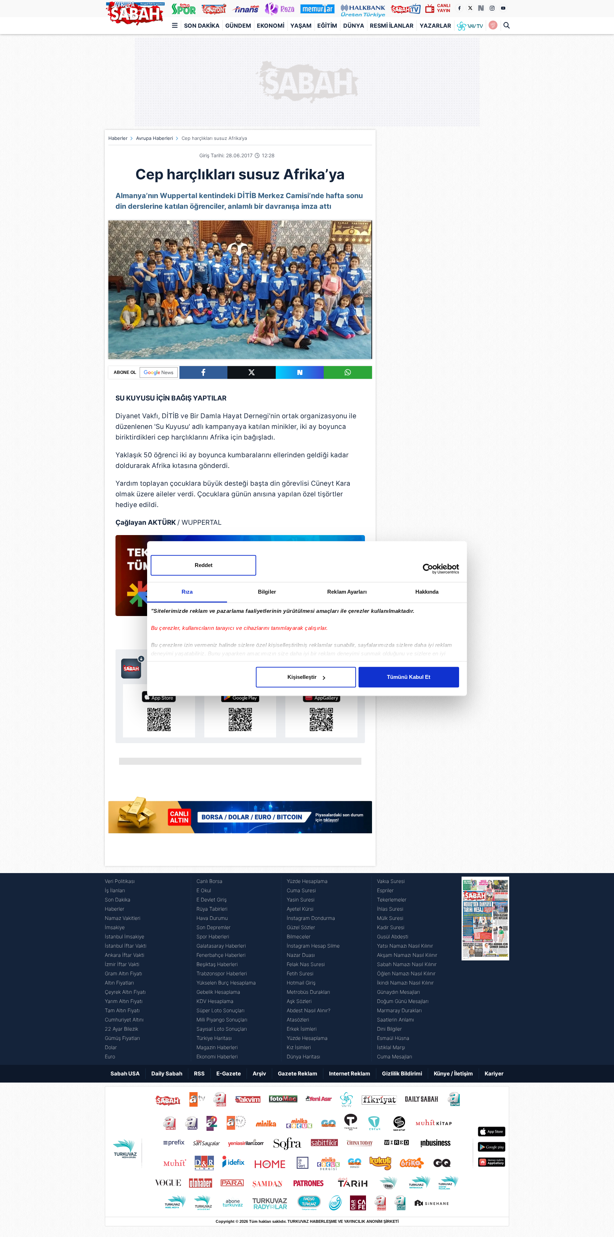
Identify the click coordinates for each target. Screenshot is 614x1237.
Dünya (353, 25)
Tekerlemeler (391, 900)
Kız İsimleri (299, 1047)
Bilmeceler (299, 936)
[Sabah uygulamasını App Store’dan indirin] (159, 710)
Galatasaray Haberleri (221, 946)
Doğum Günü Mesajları (403, 1001)
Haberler (118, 138)
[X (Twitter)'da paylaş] (251, 372)
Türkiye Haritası (214, 1038)
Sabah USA (125, 1073)
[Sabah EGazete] (485, 969)
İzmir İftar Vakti (122, 964)
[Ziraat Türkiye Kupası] (493, 25)
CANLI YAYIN (443, 8)
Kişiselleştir (302, 677)
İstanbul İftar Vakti (125, 946)
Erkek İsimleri (302, 1029)
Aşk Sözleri (299, 1001)
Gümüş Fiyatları (122, 1038)
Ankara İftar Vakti (124, 955)
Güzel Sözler (301, 927)
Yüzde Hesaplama (307, 881)
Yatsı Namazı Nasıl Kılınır (405, 946)
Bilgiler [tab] (267, 592)
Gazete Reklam (297, 1073)
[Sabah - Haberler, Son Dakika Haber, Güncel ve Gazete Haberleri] (135, 12)
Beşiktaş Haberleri (217, 964)
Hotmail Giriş (301, 983)
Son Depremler (213, 927)
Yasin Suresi (300, 900)
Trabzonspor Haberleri (221, 973)
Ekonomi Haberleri (217, 1056)
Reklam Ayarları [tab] (347, 592)
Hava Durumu (212, 918)
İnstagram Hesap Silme (313, 946)
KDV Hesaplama (214, 1001)
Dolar (111, 1047)
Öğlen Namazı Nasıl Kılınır (406, 973)
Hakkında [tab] (427, 592)
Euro (110, 1056)
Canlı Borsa (209, 881)
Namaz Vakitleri (122, 918)
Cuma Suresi (301, 890)
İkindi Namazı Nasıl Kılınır (405, 983)
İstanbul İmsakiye (124, 936)
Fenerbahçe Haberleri (221, 955)
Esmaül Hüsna (393, 1038)
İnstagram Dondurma (311, 918)
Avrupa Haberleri (154, 138)
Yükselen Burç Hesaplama (226, 983)
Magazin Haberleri (217, 1047)
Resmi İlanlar (392, 25)
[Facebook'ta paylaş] (203, 372)
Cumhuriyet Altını (124, 1020)
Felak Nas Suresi (306, 964)
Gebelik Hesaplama (218, 992)
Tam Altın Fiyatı (122, 1010)
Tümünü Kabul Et (408, 677)
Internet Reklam (349, 1073)
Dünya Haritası (303, 1056)
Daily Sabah (166, 1073)
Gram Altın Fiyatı (123, 973)
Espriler (385, 890)
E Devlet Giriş (211, 900)
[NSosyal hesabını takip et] (481, 8)
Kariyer (494, 1073)
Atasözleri (298, 1020)
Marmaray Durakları (399, 1010)
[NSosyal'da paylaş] (300, 372)
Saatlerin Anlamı (395, 1020)
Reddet (203, 565)
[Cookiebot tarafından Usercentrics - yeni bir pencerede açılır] (428, 568)
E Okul (203, 890)
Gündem (238, 25)
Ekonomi (270, 25)
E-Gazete (228, 1073)
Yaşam (301, 25)
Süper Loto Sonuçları (220, 1010)
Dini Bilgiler (389, 1029)
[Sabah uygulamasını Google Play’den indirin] (240, 710)
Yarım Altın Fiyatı (123, 1001)
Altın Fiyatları (119, 983)
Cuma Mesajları (394, 1056)
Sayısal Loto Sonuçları (221, 1029)
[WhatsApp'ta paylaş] (348, 372)
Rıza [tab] (187, 592)
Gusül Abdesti (392, 936)
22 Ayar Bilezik (121, 1029)
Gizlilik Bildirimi (402, 1073)
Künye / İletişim (453, 1073)
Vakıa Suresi (391, 881)
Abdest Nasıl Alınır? (308, 1010)
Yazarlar (435, 25)
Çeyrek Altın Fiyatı (125, 992)
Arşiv (259, 1073)
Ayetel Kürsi (300, 909)
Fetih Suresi (300, 973)
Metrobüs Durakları (308, 992)
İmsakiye (115, 927)
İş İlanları (115, 890)
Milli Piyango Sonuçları (221, 1020)
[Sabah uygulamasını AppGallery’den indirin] (321, 710)
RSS (199, 1073)
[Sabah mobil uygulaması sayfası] (133, 667)
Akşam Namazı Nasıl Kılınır (407, 955)
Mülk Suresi (390, 918)
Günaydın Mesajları (398, 992)
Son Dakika (202, 25)
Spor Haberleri (212, 936)
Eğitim (327, 25)
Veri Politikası (120, 881)
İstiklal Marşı (391, 1047)
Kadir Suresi (390, 927)
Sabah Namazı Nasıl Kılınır (407, 964)
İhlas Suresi (390, 909)
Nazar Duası (301, 955)
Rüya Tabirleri (211, 909)
